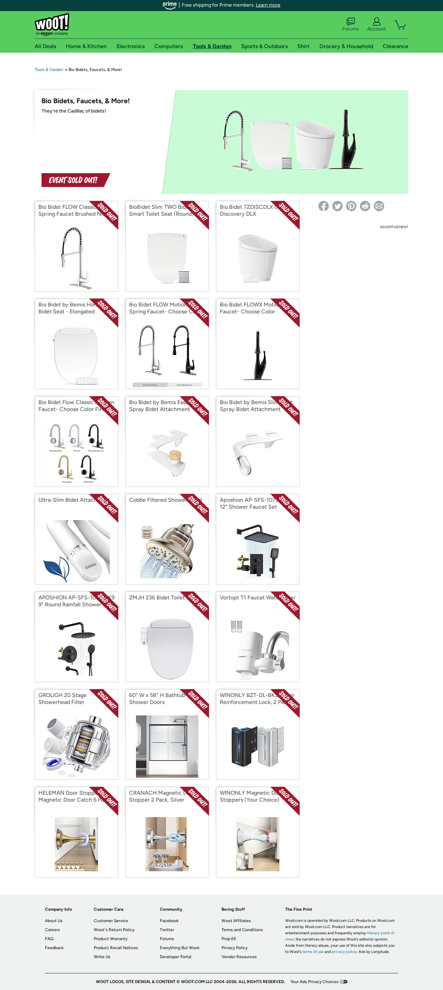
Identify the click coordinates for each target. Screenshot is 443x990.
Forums (350, 29)
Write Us (102, 956)
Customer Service (111, 920)
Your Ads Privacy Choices (314, 981)
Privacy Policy (234, 947)
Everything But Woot (180, 947)
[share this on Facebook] (323, 206)
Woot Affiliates (236, 920)
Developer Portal (175, 956)
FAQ (49, 938)
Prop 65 (229, 938)
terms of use (313, 951)
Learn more (268, 5)
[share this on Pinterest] (351, 206)
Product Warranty (110, 938)
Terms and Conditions (242, 929)
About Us (54, 920)
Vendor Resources (239, 956)
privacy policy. (345, 951)
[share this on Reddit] (365, 206)
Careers (52, 929)
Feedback (54, 947)
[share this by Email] (379, 206)
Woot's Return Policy (114, 929)
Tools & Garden (49, 69)
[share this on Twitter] (337, 206)
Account (376, 29)
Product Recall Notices (116, 947)
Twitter (167, 929)
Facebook (169, 920)
